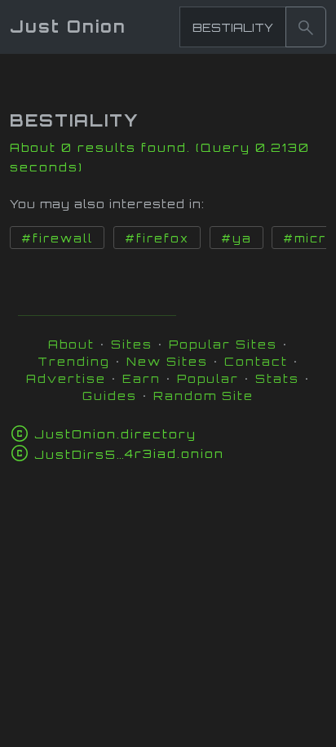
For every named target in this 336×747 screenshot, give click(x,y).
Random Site (203, 395)
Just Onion (68, 26)
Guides (109, 395)
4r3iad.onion (129, 453)
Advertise (66, 378)
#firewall (57, 238)
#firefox (157, 238)
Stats (277, 378)
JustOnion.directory (115, 434)
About (71, 344)
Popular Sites (223, 344)
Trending (74, 361)
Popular (208, 378)
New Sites (167, 361)
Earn (141, 378)
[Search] (305, 27)
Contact (256, 361)
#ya (236, 238)
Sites (132, 344)
